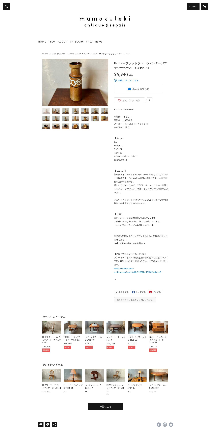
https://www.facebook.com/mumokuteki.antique (159, 424)
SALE (89, 41)
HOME (42, 41)
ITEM (52, 41)
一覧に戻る (105, 406)
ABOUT (62, 41)
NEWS (98, 41)
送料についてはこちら (128, 80)
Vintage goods (58, 54)
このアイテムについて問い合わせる (137, 300)
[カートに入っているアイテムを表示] (204, 6)
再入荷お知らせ (140, 89)
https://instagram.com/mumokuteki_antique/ (165, 424)
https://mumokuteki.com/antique (171, 424)
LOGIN (193, 6)
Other (71, 54)
